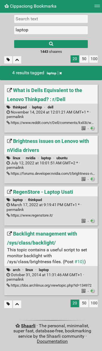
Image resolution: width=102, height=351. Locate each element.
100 (94, 58)
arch (16, 270)
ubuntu (61, 158)
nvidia (30, 158)
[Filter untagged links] (8, 60)
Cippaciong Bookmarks (32, 6)
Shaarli (28, 325)
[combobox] (51, 30)
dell (50, 107)
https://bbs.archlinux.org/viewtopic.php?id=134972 (51, 285)
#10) (79, 261)
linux (16, 158)
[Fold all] (17, 60)
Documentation (52, 341)
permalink (49, 114)
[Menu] (97, 7)
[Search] (51, 44)
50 (84, 58)
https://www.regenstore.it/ (31, 215)
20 (75, 58)
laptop (51, 73)
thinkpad (20, 107)
